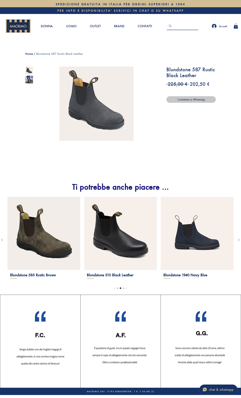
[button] (236, 26)
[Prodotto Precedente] (2, 240)
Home (29, 54)
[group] (120, 240)
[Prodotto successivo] (239, 240)
